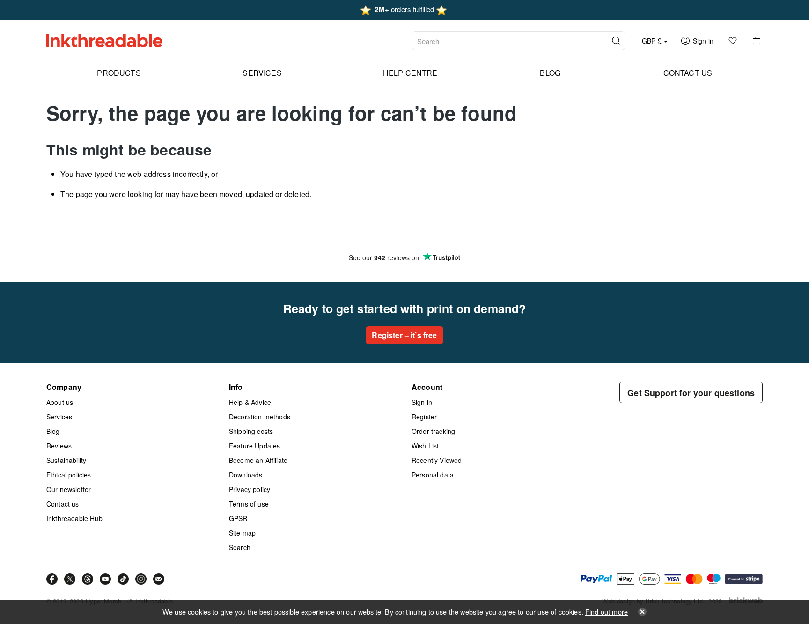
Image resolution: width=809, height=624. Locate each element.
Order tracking (433, 431)
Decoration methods (259, 416)
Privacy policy (249, 489)
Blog (53, 431)
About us (59, 402)
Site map (242, 532)
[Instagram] (141, 579)
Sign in (422, 402)
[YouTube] (105, 579)
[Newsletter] (159, 579)
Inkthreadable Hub (74, 518)
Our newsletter (68, 489)
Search (239, 547)
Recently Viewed (437, 460)
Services (59, 416)
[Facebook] (52, 579)
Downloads (245, 474)
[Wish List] (733, 41)
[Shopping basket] (756, 41)
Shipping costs (251, 431)
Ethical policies (68, 474)
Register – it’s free (404, 335)
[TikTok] (123, 579)
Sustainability (66, 460)
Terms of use (249, 503)
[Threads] (87, 579)
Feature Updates (254, 445)
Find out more (606, 612)
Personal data (433, 474)
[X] (70, 579)
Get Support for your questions (691, 393)
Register (424, 416)
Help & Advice (250, 402)
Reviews (59, 445)
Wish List (425, 445)
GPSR (238, 518)
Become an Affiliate (258, 460)
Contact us (62, 503)
